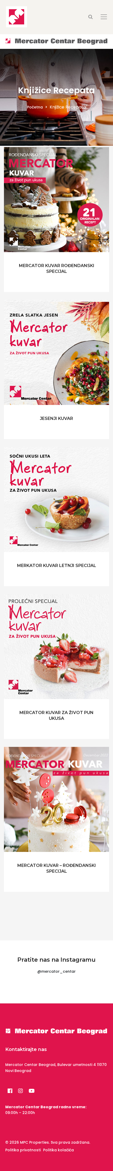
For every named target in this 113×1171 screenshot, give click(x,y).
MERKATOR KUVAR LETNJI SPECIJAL (56, 565)
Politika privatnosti (23, 1150)
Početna (35, 107)
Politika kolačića (58, 1150)
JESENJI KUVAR (56, 418)
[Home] (56, 41)
